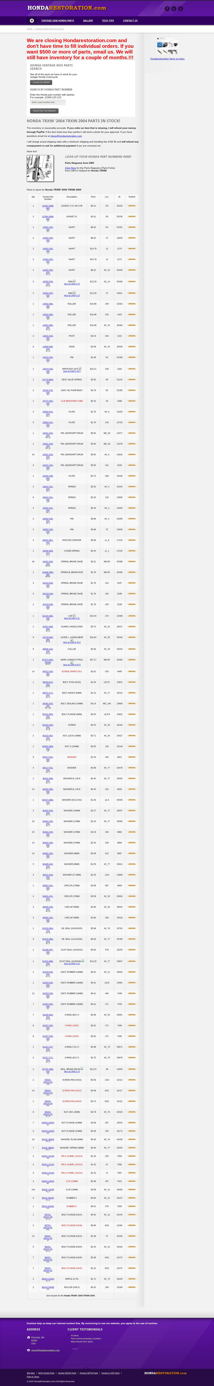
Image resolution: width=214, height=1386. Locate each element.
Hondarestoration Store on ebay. (167, 58)
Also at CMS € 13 (72, 284)
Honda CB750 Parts (89, 1373)
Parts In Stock (33, 1377)
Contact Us (130, 20)
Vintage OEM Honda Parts (57, 20)
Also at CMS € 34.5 (72, 642)
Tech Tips (108, 20)
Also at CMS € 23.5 (72, 371)
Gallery (88, 20)
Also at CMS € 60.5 (72, 665)
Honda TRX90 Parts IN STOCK (49, 29)
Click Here (71, 168)
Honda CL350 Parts (110, 1373)
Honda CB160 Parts (67, 1373)
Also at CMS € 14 (72, 1071)
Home (32, 20)
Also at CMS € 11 (72, 618)
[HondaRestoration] (167, 8)
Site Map (31, 1373)
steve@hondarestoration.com (66, 136)
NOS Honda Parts (46, 1373)
